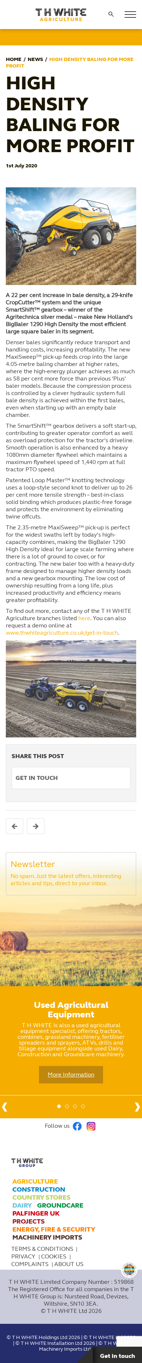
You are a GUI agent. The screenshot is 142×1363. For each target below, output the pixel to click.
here (84, 618)
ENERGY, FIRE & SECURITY (53, 1229)
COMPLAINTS (30, 1264)
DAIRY (22, 1205)
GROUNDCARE (60, 1205)
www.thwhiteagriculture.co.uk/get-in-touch (62, 632)
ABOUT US (68, 1264)
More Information (71, 1074)
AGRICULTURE (35, 1181)
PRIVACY (24, 1256)
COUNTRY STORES (41, 1197)
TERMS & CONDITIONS (42, 1248)
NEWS (35, 59)
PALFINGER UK (36, 1213)
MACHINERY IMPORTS (47, 1237)
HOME (13, 59)
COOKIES (54, 1256)
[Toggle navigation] (130, 14)
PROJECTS (28, 1221)
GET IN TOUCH (37, 777)
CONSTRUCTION (38, 1189)
